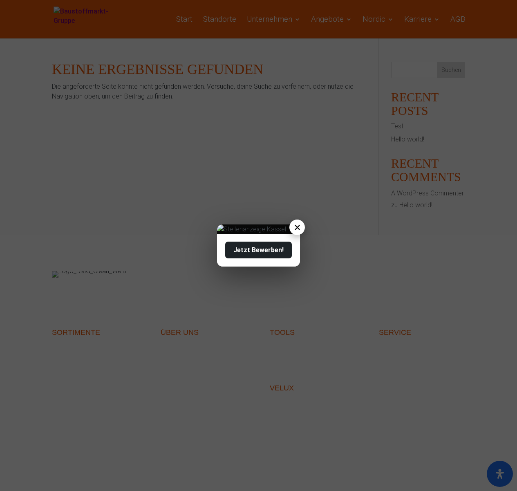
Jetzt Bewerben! (258, 250)
